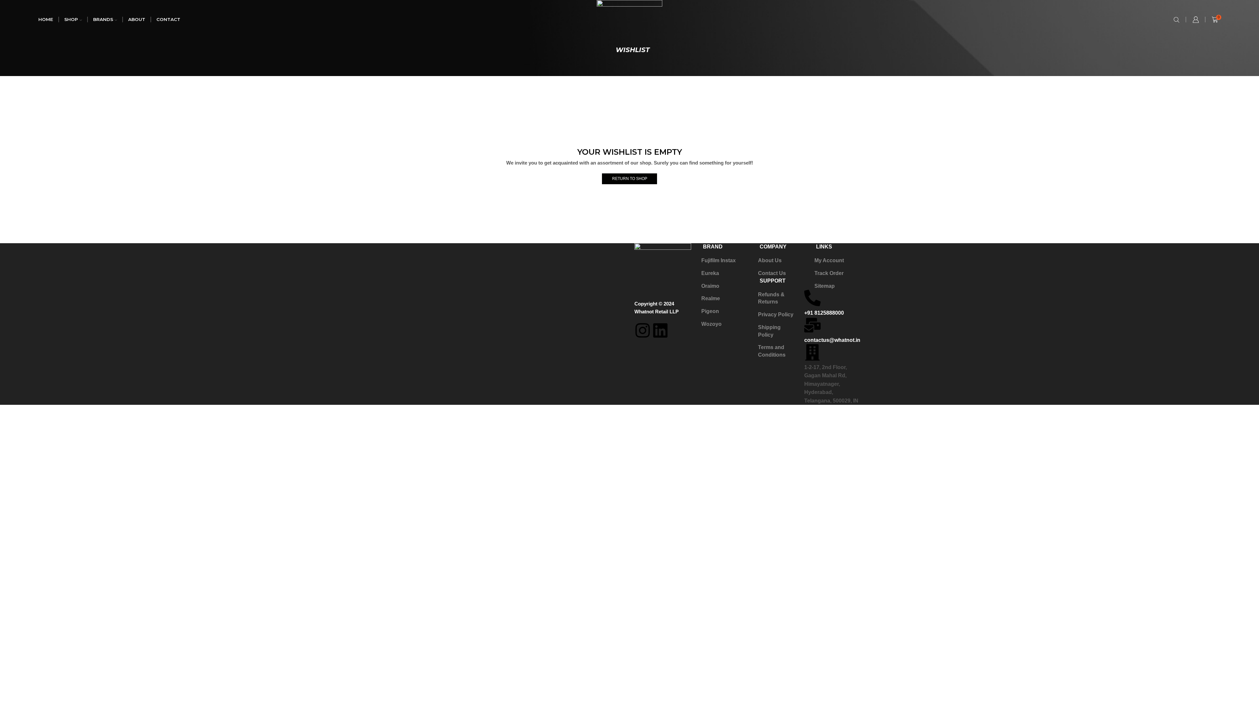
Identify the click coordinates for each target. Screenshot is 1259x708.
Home (45, 19)
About (136, 19)
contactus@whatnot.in (832, 340)
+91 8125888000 (824, 313)
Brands (103, 19)
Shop (71, 19)
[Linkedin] (660, 330)
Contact (168, 19)
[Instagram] (642, 330)
